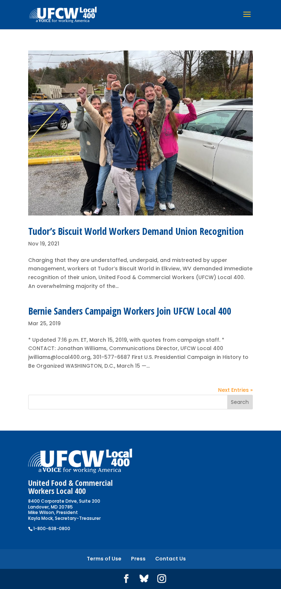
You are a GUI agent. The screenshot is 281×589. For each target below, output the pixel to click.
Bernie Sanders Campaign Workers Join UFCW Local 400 (129, 311)
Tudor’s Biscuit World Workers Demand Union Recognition (136, 231)
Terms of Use (104, 558)
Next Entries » (235, 390)
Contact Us (170, 558)
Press (138, 558)
